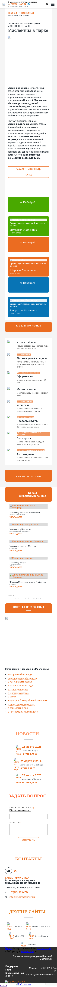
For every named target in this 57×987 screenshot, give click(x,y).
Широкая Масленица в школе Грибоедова (28, 582)
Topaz (8, 948)
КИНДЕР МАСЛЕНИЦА (17, 878)
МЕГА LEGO (19, 936)
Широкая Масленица (23, 270)
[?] (33, 808)
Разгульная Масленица (24, 310)
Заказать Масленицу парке (28, 172)
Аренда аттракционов (41, 926)
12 (34, 598)
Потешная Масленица (23, 229)
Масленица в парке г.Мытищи (23, 546)
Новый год (17, 926)
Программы (27, 13)
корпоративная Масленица (22, 678)
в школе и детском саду (20, 685)
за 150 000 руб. (27, 283)
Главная (12, 13)
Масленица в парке (18, 562)
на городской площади (20, 674)
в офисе (12, 696)
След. (38, 598)
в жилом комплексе (18, 693)
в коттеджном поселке (20, 681)
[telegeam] (29, 4)
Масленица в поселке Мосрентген (25, 512)
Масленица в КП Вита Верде (31, 765)
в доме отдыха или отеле (21, 704)
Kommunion (27, 951)
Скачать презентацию (28, 476)
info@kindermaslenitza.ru (19, 6)
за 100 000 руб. (27, 202)
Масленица (31, 945)
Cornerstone (44, 948)
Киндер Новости (41, 936)
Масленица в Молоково (31, 779)
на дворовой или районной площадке (28, 700)
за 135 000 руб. (27, 242)
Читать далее (15, 233)
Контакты (28, 858)
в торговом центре (18, 708)
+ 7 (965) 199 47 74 (17, 4)
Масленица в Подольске (20, 529)
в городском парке (18, 689)
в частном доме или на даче (23, 711)
